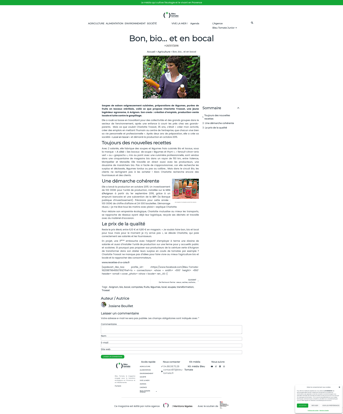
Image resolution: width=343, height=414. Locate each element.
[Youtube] (212, 366)
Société (152, 23)
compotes (137, 287)
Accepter (302, 405)
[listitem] (171, 2)
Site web (105, 349)
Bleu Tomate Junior (223, 27)
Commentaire (109, 324)
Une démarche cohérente (219, 123)
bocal (127, 287)
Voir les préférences (330, 405)
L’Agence (217, 23)
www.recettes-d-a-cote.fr (116, 262)
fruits (146, 287)
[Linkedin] (220, 366)
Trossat (106, 290)
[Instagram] (224, 366)
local (164, 287)
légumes (155, 287)
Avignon (113, 287)
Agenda (194, 23)
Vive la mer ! (145, 380)
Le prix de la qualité (216, 127)
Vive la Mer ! (180, 23)
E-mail (104, 342)
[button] (339, 387)
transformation (185, 287)
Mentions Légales (324, 410)
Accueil (151, 51)
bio (121, 287)
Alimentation (114, 23)
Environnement (135, 23)
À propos (118, 386)
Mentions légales (182, 406)
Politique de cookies (313, 410)
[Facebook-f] (216, 366)
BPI (154, 196)
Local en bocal (120, 137)
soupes (172, 287)
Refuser (315, 405)
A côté (121, 151)
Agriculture (96, 23)
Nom (103, 336)
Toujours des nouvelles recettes (217, 117)
